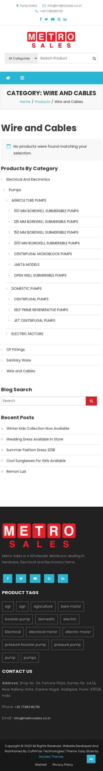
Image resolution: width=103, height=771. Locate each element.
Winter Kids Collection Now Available (37, 428)
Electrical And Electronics (28, 179)
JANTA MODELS (27, 264)
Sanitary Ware (18, 360)
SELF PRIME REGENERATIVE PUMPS (41, 309)
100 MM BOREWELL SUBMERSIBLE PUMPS (46, 210)
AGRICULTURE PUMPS (29, 200)
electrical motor (43, 631)
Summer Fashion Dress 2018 (30, 449)
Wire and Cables (20, 371)
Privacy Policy (62, 765)
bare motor (71, 606)
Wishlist (41, 765)
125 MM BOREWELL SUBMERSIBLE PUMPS (46, 221)
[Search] (91, 400)
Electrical (13, 631)
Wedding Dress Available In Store (34, 439)
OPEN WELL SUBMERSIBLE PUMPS (40, 275)
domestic (46, 619)
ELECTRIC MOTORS (27, 333)
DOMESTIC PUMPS (27, 288)
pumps (30, 657)
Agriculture (43, 606)
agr (8, 606)
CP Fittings (15, 349)
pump (10, 657)
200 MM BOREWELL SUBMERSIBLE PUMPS (47, 243)
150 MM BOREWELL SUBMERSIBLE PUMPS (46, 232)
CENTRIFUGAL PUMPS (31, 299)
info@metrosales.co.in (32, 718)
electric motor (78, 631)
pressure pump (67, 644)
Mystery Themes (51, 757)
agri (22, 606)
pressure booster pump (25, 644)
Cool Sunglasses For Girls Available (36, 460)
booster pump (17, 619)
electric (69, 619)
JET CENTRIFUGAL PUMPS (34, 320)
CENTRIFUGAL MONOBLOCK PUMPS (43, 253)
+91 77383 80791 (27, 707)
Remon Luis (16, 471)
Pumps (15, 189)
